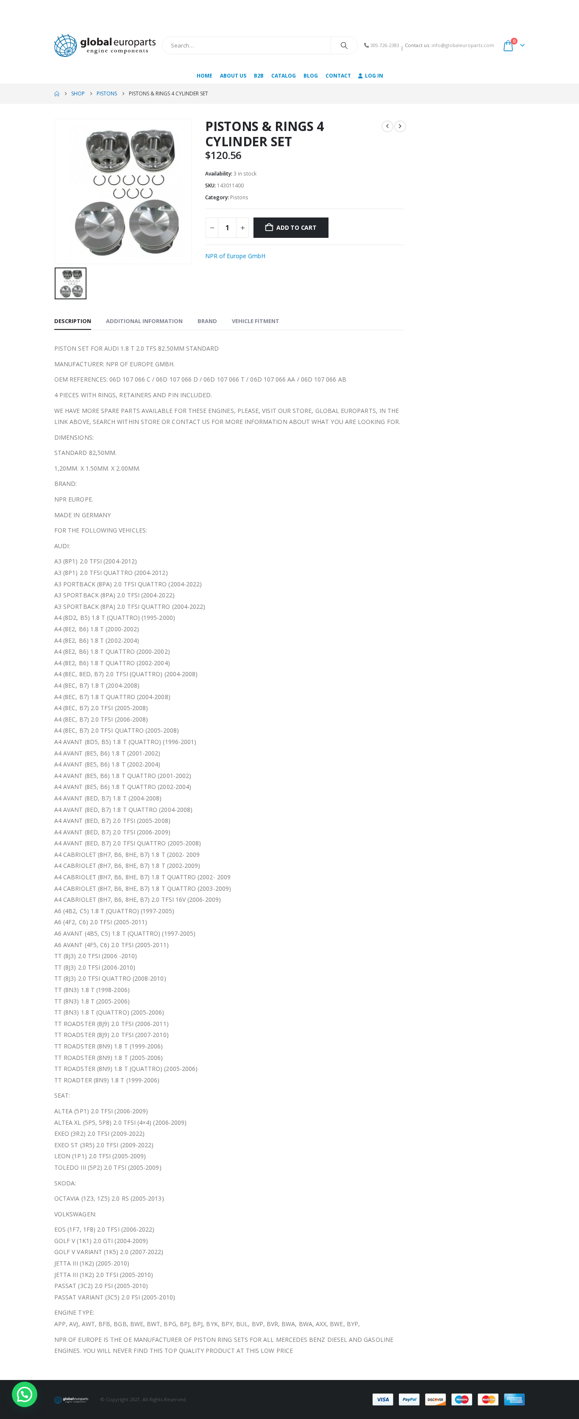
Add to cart (296, 227)
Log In (374, 75)
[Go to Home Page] (56, 94)
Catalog (283, 75)
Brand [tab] (207, 321)
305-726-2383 (384, 45)
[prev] (387, 126)
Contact (338, 75)
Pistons (239, 197)
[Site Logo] (105, 45)
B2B (259, 75)
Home (204, 75)
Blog (310, 75)
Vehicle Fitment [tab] (255, 321)
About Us (233, 75)
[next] (400, 126)
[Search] (344, 45)
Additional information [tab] (144, 321)
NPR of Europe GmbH (235, 256)
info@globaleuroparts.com (462, 45)
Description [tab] (72, 321)
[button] (24, 1394)
